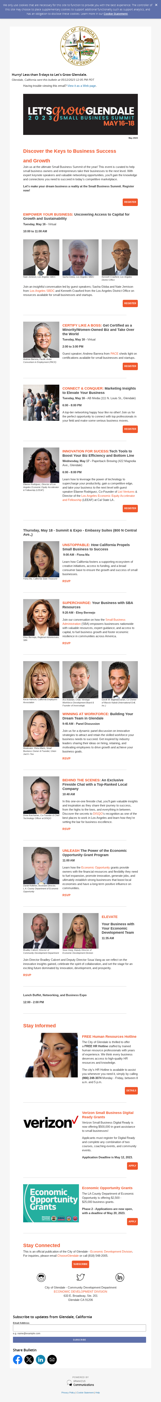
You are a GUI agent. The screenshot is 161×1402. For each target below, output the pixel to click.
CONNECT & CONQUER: (83, 388)
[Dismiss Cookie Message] (156, 3)
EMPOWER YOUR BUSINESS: (48, 214)
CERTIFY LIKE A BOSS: (82, 325)
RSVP (66, 581)
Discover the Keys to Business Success (69, 151)
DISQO (98, 813)
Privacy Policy (68, 1392)
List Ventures (126, 491)
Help (97, 1392)
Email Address (21, 1323)
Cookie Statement (116, 14)
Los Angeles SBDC (42, 290)
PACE (114, 353)
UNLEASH (71, 851)
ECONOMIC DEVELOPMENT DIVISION (80, 1291)
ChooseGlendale (68, 1255)
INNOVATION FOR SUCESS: (85, 451)
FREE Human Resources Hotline (109, 1037)
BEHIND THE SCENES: (81, 780)
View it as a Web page (81, 85)
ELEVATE (110, 917)
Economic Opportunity (95, 867)
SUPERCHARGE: (76, 603)
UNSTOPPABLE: (76, 545)
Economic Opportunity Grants (107, 1188)
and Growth (36, 160)
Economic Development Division (111, 1251)
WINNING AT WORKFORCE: (85, 714)
